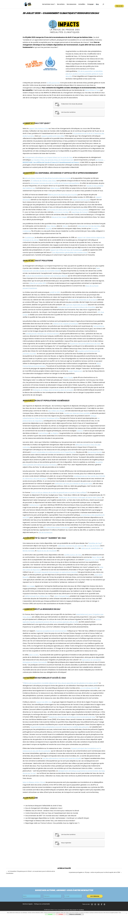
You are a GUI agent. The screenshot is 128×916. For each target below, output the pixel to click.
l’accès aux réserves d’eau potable (77, 413)
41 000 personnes (53, 83)
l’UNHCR (80, 431)
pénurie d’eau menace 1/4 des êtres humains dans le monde (48, 178)
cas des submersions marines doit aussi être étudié (61, 758)
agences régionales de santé (76, 305)
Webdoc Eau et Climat (33, 811)
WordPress (81, 909)
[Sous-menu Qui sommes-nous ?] (55, 4)
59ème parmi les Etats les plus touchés (62, 195)
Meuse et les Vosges (59, 217)
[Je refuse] (126, 913)
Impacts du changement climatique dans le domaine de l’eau (71, 717)
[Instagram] (95, 904)
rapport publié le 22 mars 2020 (52, 136)
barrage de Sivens (93, 546)
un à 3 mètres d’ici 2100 (88, 688)
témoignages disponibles (37, 818)
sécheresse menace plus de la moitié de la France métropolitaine (54, 183)
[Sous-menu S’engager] (94, 4)
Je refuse (61, 914)
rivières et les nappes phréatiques (65, 324)
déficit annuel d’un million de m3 (37, 596)
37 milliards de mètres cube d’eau (43, 181)
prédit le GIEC (55, 292)
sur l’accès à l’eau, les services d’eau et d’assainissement (52, 160)
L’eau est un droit (45, 98)
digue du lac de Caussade (46, 551)
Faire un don (119, 6)
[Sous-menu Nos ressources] (76, 4)
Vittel (76, 548)
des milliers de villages (56, 411)
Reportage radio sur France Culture (38, 823)
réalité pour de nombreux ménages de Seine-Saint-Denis (79, 497)
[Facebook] (101, 904)
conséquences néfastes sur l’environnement (42, 334)
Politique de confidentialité (75, 914)
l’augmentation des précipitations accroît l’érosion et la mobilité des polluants (59, 727)
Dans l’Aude (68, 377)
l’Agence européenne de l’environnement (51, 631)
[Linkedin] (99, 904)
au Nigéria (54, 433)
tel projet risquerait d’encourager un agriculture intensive (55, 572)
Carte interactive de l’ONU (35, 813)
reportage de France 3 (80, 212)
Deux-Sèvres (51, 226)
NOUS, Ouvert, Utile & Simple (69, 909)
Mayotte (48, 228)
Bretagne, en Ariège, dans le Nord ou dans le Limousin (53, 390)
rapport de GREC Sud (44, 702)
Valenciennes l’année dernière (88, 226)
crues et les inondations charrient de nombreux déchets (46, 276)
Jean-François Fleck (61, 596)
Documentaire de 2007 (33, 816)
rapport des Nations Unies (38, 128)
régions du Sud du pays (81, 200)
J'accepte (50, 914)
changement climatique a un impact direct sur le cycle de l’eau (49, 157)
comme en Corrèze (61, 212)
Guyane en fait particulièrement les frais (85, 343)
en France (99, 160)
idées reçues (55, 188)
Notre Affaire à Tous (92, 90)
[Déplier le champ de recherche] (103, 4)
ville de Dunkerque (45, 532)
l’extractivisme (98, 326)
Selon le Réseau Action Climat (34, 782)
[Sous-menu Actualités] (85, 4)
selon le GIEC (34, 655)
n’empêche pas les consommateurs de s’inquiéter (76, 307)
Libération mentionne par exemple (71, 546)
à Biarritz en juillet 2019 (37, 283)
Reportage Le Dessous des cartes (37, 821)
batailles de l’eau (95, 543)
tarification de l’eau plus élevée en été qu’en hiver (73, 483)
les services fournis (95, 452)
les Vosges (31, 586)
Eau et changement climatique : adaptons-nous (43, 808)
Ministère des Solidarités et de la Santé (82, 300)
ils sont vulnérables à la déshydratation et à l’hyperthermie (53, 452)
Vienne (65, 226)
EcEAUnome (34, 505)
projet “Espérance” (75, 371)
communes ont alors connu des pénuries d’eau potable (67, 210)
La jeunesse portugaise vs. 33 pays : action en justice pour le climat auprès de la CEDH (94, 872)
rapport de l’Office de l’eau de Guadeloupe (66, 250)
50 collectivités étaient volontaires (56, 527)
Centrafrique (43, 433)
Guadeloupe (29, 237)
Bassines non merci (92, 560)
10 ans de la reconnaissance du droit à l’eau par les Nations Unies (68, 37)
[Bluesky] (92, 904)
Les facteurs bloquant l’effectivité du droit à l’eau (43, 806)
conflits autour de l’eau (73, 555)
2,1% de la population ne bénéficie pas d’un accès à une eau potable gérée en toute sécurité (84, 73)
